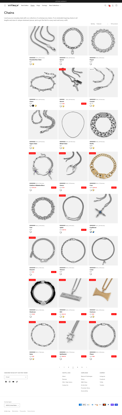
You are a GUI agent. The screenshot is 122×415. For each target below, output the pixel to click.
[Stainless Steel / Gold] (33, 359)
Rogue (92, 60)
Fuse (91, 185)
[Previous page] (59, 367)
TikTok (101, 382)
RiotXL (92, 143)
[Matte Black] (33, 106)
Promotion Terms (85, 388)
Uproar (62, 60)
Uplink (61, 227)
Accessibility (84, 391)
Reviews (64, 379)
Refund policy (15, 411)
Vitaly (9, 411)
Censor (62, 185)
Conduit (92, 101)
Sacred (62, 101)
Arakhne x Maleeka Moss (37, 185)
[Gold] (33, 64)
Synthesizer (63, 354)
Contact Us (65, 385)
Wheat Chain (63, 143)
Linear (91, 269)
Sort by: (93, 24)
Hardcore (92, 312)
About (63, 376)
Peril (31, 227)
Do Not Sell (84, 385)
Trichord (62, 269)
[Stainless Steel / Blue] (91, 232)
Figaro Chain (33, 143)
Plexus (92, 354)
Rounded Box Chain (35, 60)
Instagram (102, 376)
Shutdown (33, 312)
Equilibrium (93, 227)
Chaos (31, 101)
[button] (5, 5)
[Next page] (86, 367)
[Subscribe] (25, 377)
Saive (31, 354)
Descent (32, 269)
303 (61, 312)
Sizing (82, 379)
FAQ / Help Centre (67, 382)
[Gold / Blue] (93, 232)
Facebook (102, 379)
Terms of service (31, 411)
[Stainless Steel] (31, 64)
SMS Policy (84, 382)
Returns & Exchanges (86, 376)
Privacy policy (23, 411)
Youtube (102, 385)
